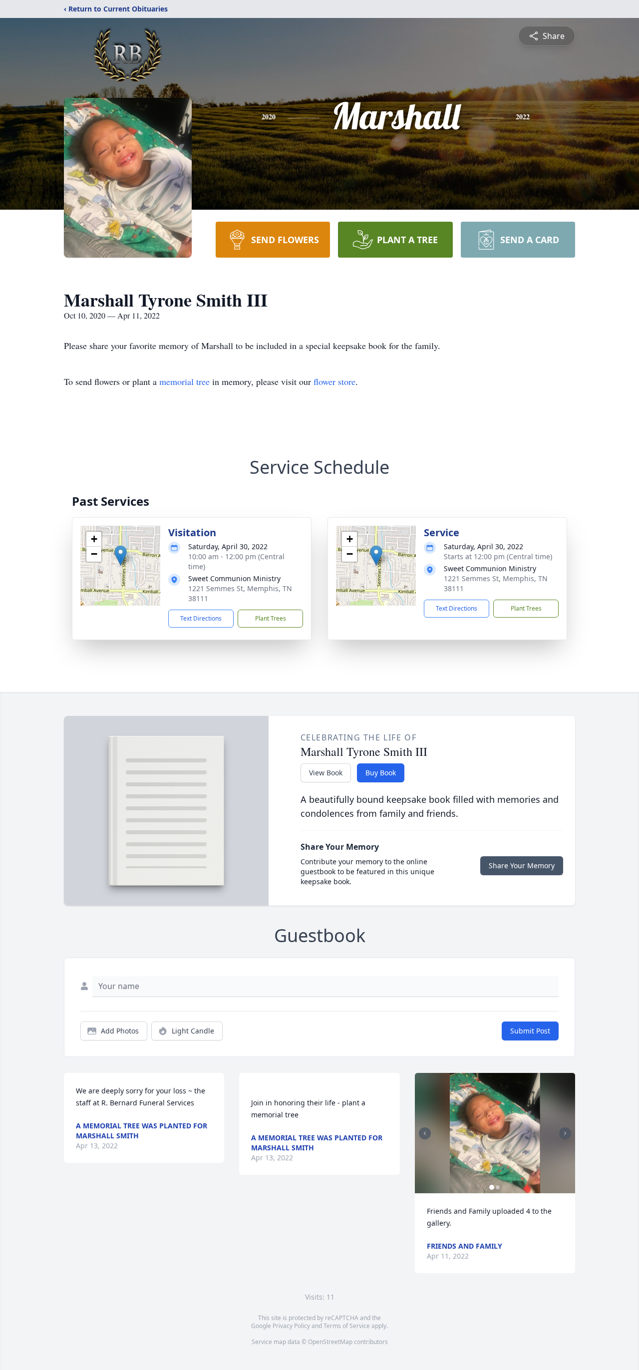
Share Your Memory (522, 865)
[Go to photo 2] (498, 1187)
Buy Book (380, 772)
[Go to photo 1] (491, 1187)
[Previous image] (425, 1133)
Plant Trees (270, 618)
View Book (325, 772)
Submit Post (530, 1030)
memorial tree (184, 381)
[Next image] (565, 1133)
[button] (120, 555)
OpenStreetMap (330, 1342)
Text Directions (201, 618)
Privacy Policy (291, 1326)
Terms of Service (346, 1326)
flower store (334, 381)
